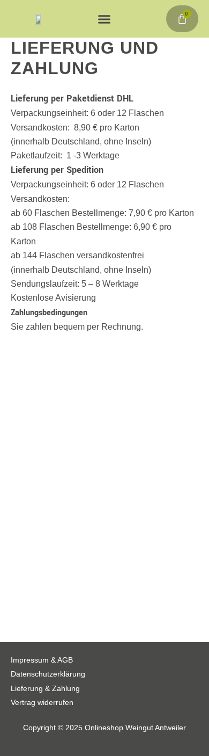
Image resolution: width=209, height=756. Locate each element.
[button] (104, 19)
